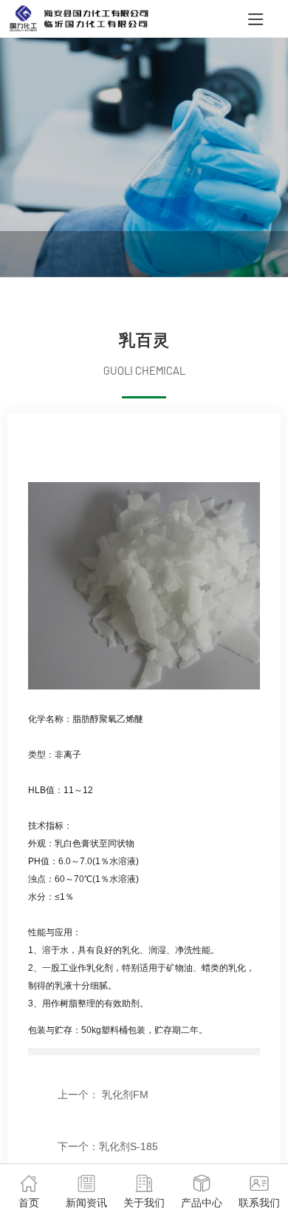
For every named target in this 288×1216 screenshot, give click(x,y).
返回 (68, 1120)
